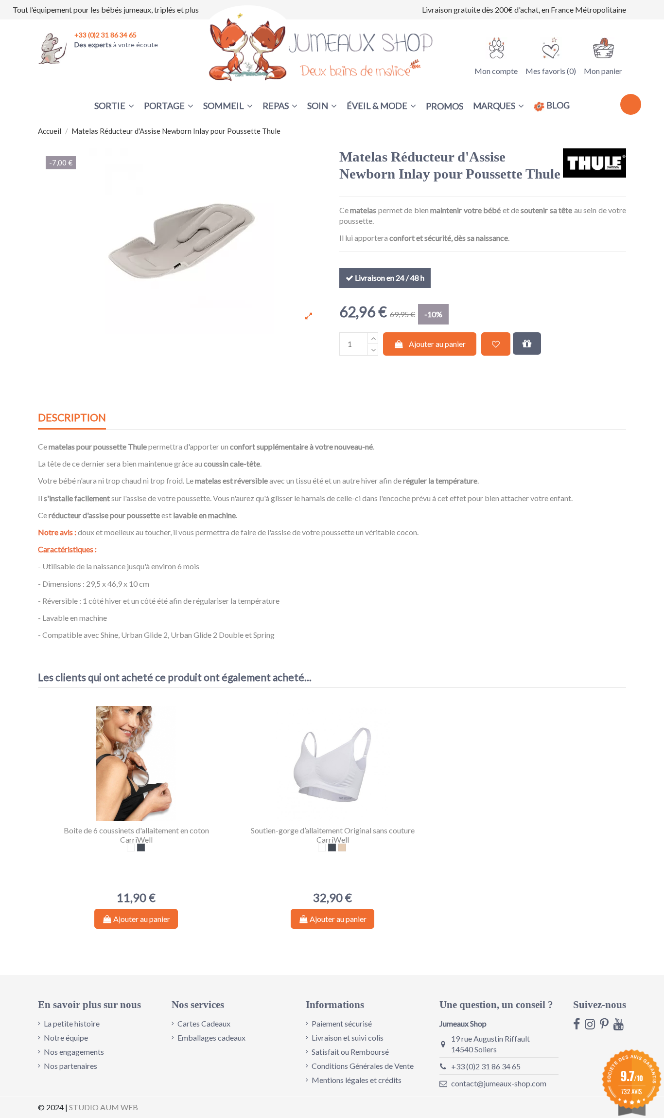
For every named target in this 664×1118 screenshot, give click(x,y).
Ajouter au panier (437, 343)
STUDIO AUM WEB (103, 1107)
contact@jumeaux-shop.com (498, 1083)
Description (72, 417)
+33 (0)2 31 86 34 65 (486, 1066)
